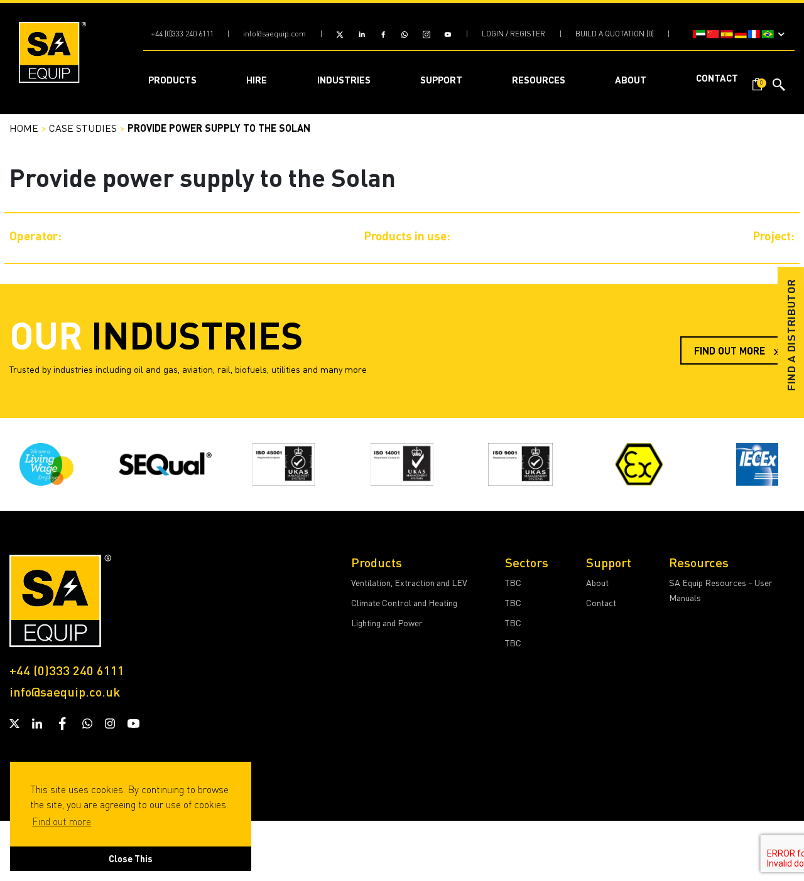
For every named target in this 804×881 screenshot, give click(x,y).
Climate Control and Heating (404, 602)
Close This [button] (131, 858)
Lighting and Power (387, 622)
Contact (601, 602)
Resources (699, 562)
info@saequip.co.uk (64, 691)
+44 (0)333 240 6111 (182, 33)
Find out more (731, 350)
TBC (513, 582)
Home (23, 127)
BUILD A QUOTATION (609, 33)
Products (376, 562)
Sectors (526, 562)
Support (608, 562)
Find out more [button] (61, 821)
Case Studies (83, 127)
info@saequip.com (274, 33)
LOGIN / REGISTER (513, 33)
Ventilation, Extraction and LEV (409, 582)
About (597, 582)
